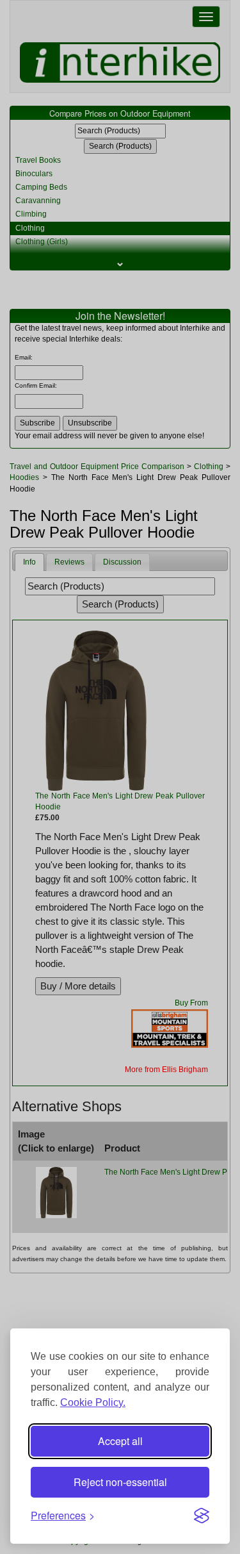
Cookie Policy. (92, 1402)
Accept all (120, 1441)
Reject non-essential (120, 1482)
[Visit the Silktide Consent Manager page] (201, 1515)
